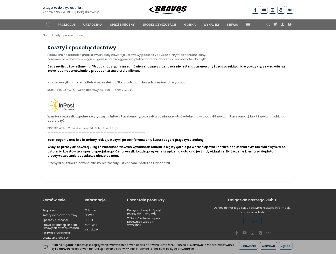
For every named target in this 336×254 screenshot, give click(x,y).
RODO (89, 220)
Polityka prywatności (57, 233)
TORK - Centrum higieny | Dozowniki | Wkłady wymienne (144, 221)
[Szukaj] (268, 24)
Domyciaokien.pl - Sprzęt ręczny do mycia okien (144, 211)
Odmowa (268, 246)
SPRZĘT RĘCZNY (122, 24)
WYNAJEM (211, 24)
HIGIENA (190, 24)
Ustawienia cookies (56, 238)
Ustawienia (248, 246)
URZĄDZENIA (92, 24)
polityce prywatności (180, 249)
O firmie (90, 210)
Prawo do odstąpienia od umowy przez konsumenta (61, 226)
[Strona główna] (168, 9)
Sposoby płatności (55, 220)
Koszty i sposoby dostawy (60, 215)
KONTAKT (91, 225)
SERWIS (232, 24)
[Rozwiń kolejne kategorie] (248, 24)
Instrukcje (91, 229)
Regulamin (50, 210)
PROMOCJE (66, 24)
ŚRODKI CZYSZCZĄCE (159, 24)
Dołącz (252, 221)
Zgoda (285, 246)
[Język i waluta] (289, 24)
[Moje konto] (282, 24)
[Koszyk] (275, 24)
